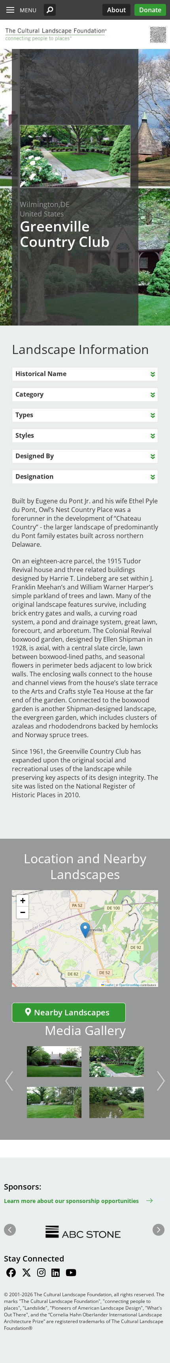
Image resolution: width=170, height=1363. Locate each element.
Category (29, 394)
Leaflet (108, 985)
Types (24, 414)
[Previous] (9, 1081)
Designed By (34, 456)
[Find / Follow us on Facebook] (11, 1273)
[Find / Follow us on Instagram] (41, 1273)
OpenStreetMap (129, 985)
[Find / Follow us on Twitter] (26, 1273)
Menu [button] (28, 10)
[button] (50, 10)
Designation (34, 476)
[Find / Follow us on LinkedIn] (55, 1273)
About (116, 10)
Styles (24, 435)
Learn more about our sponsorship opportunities (71, 1201)
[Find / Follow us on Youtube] (71, 1273)
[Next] (161, 1081)
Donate (150, 10)
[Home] (55, 35)
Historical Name (40, 373)
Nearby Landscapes (72, 1012)
